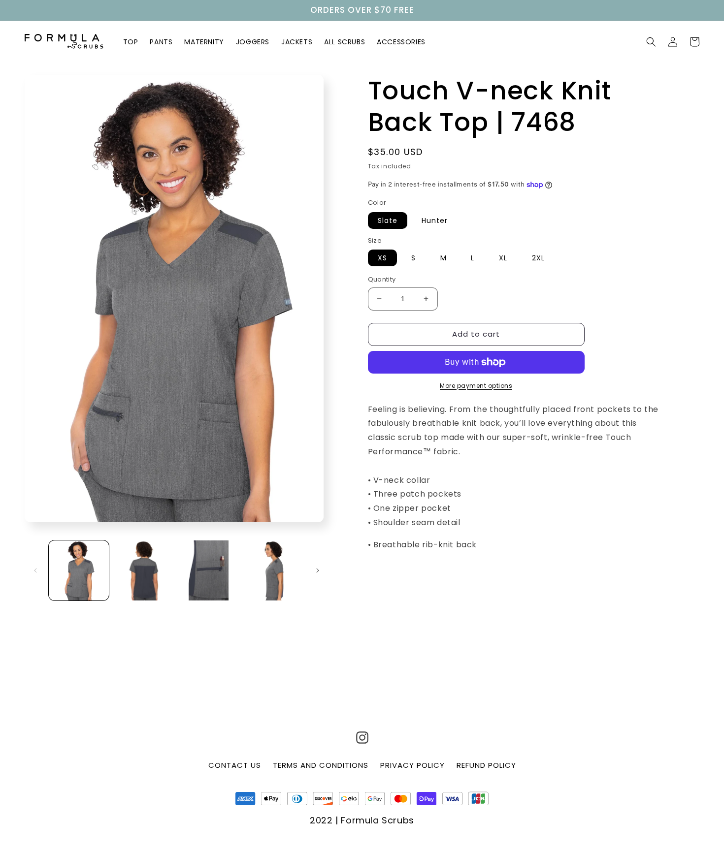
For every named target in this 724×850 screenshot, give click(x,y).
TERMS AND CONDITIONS (320, 765)
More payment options (476, 385)
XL (503, 258)
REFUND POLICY (486, 765)
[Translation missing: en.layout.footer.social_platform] (362, 739)
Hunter (435, 220)
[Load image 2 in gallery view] (144, 570)
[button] (651, 42)
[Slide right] (318, 570)
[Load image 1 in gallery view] (79, 570)
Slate (387, 220)
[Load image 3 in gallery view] (208, 570)
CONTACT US (234, 765)
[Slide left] (35, 570)
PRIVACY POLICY (412, 765)
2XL (538, 258)
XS (382, 258)
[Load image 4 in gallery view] (273, 570)
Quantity (382, 279)
